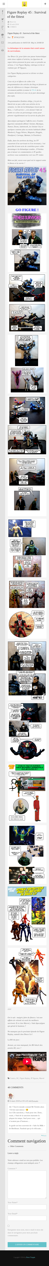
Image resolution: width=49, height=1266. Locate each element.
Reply (44, 1135)
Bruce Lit (13, 22)
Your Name (13, 1202)
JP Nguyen (34, 1078)
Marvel (41, 1078)
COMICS (13, 27)
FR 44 (34, 90)
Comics (12, 1078)
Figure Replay (25, 1078)
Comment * (12, 1168)
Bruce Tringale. (30, 1257)
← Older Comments (15, 1146)
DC (17, 1078)
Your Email (12, 1214)
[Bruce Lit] (24, 3)
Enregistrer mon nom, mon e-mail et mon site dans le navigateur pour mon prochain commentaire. (25, 1233)
